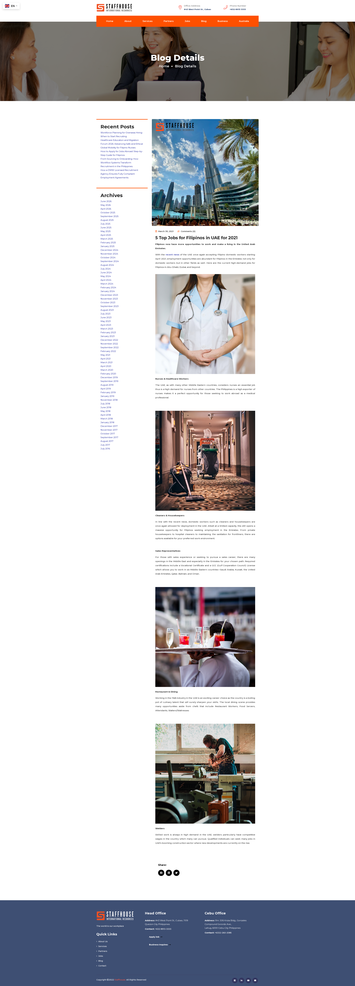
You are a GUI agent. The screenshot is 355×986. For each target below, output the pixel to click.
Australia (244, 21)
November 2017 (109, 430)
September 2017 (109, 437)
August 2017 (107, 441)
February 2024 (108, 287)
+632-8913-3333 (162, 929)
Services (148, 21)
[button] (161, 873)
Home (109, 21)
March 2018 (107, 418)
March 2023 (107, 328)
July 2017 (105, 445)
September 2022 (110, 347)
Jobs (187, 21)
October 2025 (108, 212)
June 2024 (106, 272)
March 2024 (107, 283)
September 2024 (110, 261)
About (127, 21)
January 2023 (108, 336)
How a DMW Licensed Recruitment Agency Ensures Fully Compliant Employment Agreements (119, 174)
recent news (172, 254)
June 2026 (106, 201)
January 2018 (107, 422)
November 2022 (109, 343)
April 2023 (106, 325)
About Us (103, 941)
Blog (203, 21)
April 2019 (106, 388)
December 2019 (109, 377)
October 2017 (108, 433)
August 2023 (107, 310)
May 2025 (106, 231)
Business (223, 21)
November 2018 (109, 400)
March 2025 (107, 238)
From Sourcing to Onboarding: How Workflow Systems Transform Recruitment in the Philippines (119, 163)
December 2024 (109, 250)
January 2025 (108, 246)
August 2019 (107, 385)
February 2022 (108, 351)
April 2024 (106, 280)
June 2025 (106, 227)
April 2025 (106, 235)
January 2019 (107, 396)
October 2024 (108, 257)
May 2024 (106, 276)
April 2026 (106, 208)
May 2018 (105, 411)
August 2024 (107, 265)
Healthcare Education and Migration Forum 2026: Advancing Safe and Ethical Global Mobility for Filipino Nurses (122, 144)
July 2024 (106, 268)
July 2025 (105, 223)
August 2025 (107, 220)
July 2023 (105, 313)
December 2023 (109, 295)
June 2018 (106, 407)
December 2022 (109, 340)
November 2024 (109, 253)
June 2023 (106, 317)
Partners (169, 21)
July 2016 (105, 448)
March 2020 (107, 370)
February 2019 (108, 392)
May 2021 (105, 355)
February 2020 (108, 373)
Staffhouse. (120, 980)
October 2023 (108, 302)
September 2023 (110, 306)
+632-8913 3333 (238, 9)
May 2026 (106, 205)
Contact (102, 965)
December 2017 (109, 426)
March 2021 (107, 362)
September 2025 (110, 216)
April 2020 (106, 366)
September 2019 (109, 381)
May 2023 (106, 321)
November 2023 (109, 298)
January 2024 (108, 291)
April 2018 (106, 415)
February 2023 (108, 332)
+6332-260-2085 (223, 932)
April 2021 (106, 358)
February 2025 (108, 242)
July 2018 (105, 403)
